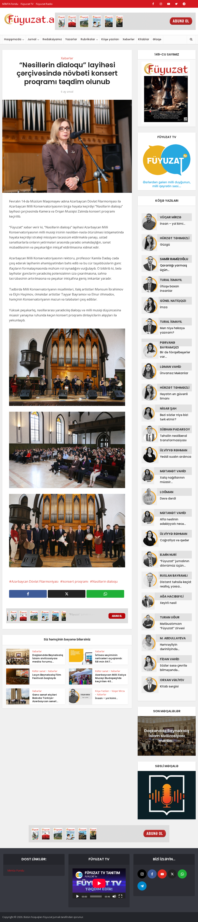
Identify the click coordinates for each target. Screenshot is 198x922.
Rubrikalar (88, 39)
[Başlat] (77, 896)
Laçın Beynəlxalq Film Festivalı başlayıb (46, 676)
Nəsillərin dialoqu (105, 581)
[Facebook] (152, 873)
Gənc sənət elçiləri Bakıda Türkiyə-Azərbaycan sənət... (45, 698)
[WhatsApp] (182, 873)
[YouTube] (162, 873)
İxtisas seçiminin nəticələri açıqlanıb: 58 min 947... (108, 658)
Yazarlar (71, 39)
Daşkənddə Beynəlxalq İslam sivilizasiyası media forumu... (47, 658)
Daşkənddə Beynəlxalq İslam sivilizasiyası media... (166, 736)
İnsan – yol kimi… (106, 698)
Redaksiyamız (52, 39)
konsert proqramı (75, 581)
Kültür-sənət (38, 671)
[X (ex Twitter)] (172, 873)
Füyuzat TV (27, 4)
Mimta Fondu (15, 870)
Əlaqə (157, 39)
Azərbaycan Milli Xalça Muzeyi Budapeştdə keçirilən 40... (110, 678)
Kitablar (143, 39)
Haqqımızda (12, 39)
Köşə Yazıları (102, 691)
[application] (99, 883)
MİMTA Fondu (10, 4)
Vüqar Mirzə (118, 691)
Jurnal (31, 39)
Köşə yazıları (110, 39)
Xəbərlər (129, 39)
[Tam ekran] (120, 896)
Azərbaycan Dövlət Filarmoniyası (34, 581)
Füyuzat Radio (44, 4)
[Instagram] (142, 873)
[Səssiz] (114, 896)
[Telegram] (142, 885)
